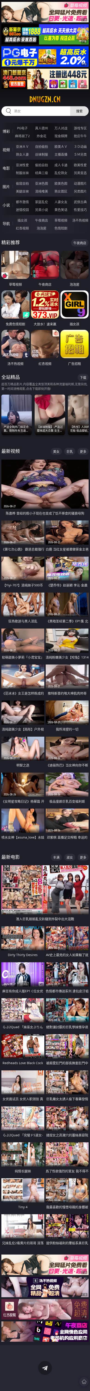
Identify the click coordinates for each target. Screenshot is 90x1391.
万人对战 (60, 128)
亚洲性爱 (22, 165)
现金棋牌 (60, 136)
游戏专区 (80, 128)
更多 (83, 451)
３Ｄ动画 (80, 146)
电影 (6, 168)
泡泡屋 (41, 228)
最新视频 (10, 451)
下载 (83, 377)
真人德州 (41, 128)
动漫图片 (80, 183)
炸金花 (41, 136)
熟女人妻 (22, 154)
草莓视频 (60, 220)
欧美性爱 (80, 165)
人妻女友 (60, 202)
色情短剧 (60, 228)
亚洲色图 (41, 183)
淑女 (69, 857)
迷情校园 (22, 209)
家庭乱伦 (41, 202)
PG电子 (22, 128)
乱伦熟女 (60, 173)
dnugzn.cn (45, 99)
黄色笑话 (60, 209)
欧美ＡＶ (60, 146)
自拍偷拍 (41, 146)
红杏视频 (22, 228)
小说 (6, 205)
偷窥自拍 (22, 183)
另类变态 (80, 173)
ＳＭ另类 (80, 154)
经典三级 (41, 173)
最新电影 (10, 857)
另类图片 (80, 191)
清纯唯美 (41, 191)
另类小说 (41, 209)
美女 (56, 451)
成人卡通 (60, 165)
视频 (6, 149)
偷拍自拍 (41, 165)
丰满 (56, 857)
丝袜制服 (41, 154)
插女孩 (22, 220)
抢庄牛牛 (80, 136)
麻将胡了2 (22, 136)
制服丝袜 (22, 173)
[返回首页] (84, 1381)
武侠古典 (80, 202)
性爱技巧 (80, 209)
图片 (6, 186)
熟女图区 (60, 191)
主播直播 (60, 154)
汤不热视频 (80, 220)
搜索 (79, 111)
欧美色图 (60, 183)
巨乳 (69, 451)
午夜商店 (41, 220)
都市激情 (22, 202)
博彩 (6, 131)
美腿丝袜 (22, 191)
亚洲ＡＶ (22, 146)
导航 (6, 223)
